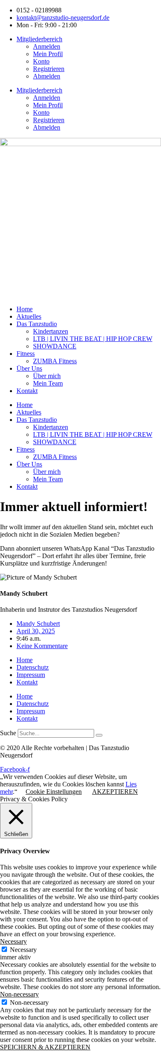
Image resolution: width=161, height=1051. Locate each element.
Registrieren (48, 68)
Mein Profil (48, 53)
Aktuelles (29, 316)
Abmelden (46, 76)
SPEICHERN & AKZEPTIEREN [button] (45, 1047)
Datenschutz (33, 667)
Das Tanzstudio (37, 323)
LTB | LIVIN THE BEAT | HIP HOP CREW (92, 338)
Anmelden (46, 46)
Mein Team (48, 383)
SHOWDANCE (54, 346)
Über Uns (29, 368)
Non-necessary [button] (19, 994)
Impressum (31, 674)
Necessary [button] (13, 941)
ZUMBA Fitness (55, 361)
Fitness (26, 353)
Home (25, 308)
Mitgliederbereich (39, 39)
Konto (41, 61)
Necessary (23, 949)
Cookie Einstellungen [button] (54, 791)
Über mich (47, 375)
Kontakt (27, 390)
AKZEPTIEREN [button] (115, 791)
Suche (8, 732)
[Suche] (99, 735)
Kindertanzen (50, 331)
